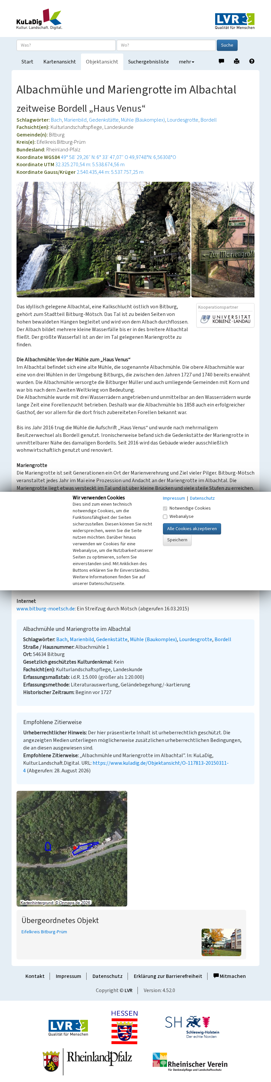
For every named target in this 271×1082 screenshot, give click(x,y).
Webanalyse (182, 516)
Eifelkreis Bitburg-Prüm (44, 932)
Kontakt (35, 976)
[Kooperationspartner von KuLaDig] (225, 319)
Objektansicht (102, 61)
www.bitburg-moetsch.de (46, 608)
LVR (129, 990)
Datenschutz (108, 976)
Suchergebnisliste (148, 61)
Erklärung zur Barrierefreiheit (168, 976)
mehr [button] (185, 61)
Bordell (209, 120)
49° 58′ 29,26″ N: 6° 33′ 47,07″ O (94, 157)
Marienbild (75, 120)
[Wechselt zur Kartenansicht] (135, 849)
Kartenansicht (59, 61)
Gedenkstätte (104, 120)
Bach (56, 120)
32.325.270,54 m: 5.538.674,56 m (90, 164)
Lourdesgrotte (182, 120)
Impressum (68, 976)
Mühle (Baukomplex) (143, 120)
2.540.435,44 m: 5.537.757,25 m (110, 172)
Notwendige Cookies (190, 508)
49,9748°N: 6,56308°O (152, 157)
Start (27, 61)
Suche (227, 45)
